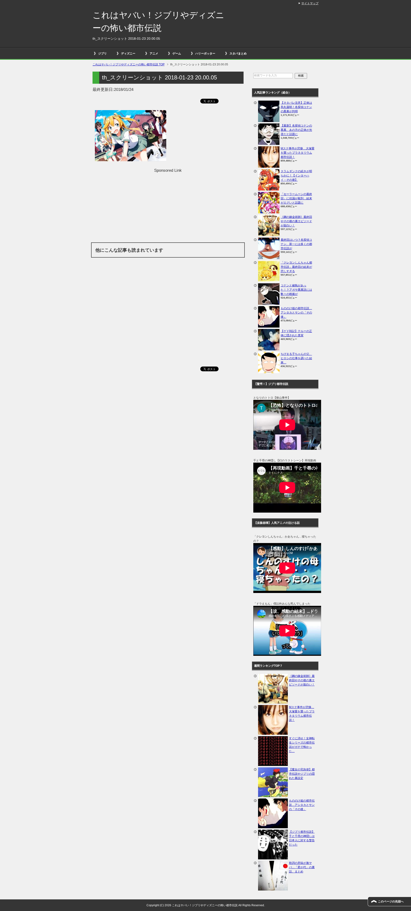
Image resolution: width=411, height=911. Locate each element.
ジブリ (102, 53)
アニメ (154, 53)
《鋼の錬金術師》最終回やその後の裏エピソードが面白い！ (296, 221)
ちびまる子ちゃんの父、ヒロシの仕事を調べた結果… (296, 358)
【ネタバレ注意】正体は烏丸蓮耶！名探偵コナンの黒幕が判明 (296, 107)
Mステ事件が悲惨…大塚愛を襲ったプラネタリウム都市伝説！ (297, 153)
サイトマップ (309, 3)
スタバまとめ (238, 53)
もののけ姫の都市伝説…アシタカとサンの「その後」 (296, 312)
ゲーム (176, 53)
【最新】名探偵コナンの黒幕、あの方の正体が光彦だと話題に (296, 130)
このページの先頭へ (391, 901)
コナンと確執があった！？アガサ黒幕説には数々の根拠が (296, 290)
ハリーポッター (205, 53)
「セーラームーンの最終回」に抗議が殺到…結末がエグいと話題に (296, 198)
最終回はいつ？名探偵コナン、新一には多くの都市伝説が (296, 244)
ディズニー (128, 53)
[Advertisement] (168, 206)
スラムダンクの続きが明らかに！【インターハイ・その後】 (296, 175)
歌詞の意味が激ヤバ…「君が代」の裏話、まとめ (302, 867)
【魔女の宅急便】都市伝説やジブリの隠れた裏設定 (302, 774)
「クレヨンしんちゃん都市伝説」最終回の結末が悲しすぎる (296, 267)
